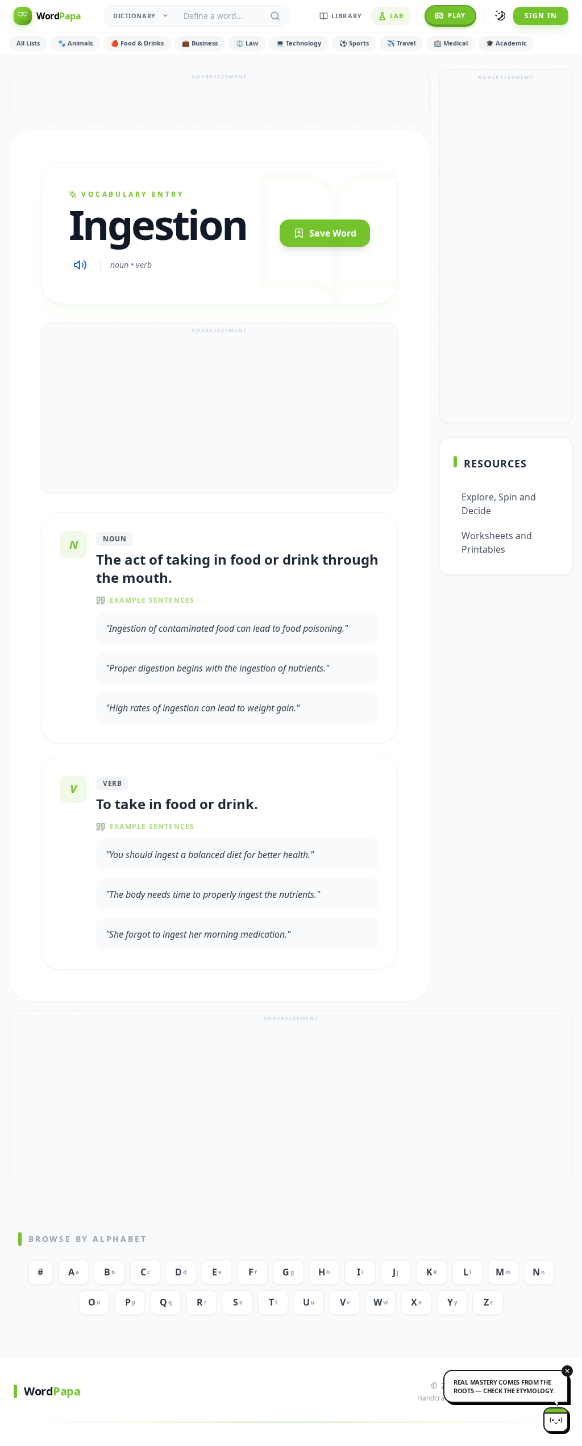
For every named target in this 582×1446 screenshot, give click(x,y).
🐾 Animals (75, 43)
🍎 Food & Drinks (137, 43)
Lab (397, 15)
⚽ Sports (354, 43)
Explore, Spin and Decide (499, 504)
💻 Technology (298, 43)
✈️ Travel (401, 43)
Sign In (541, 15)
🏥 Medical (451, 43)
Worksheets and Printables (497, 542)
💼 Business (200, 43)
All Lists (28, 43)
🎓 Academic (506, 43)
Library (346, 15)
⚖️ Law (247, 43)
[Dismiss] (567, 1371)
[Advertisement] (219, 95)
